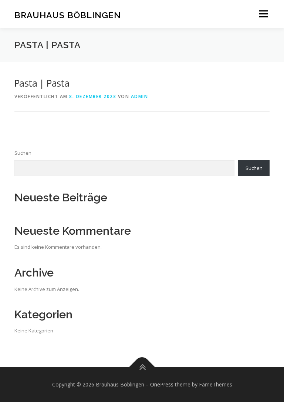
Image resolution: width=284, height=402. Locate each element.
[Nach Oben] (142, 367)
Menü (263, 13)
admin (139, 96)
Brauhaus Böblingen (67, 15)
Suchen (22, 153)
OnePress (161, 384)
